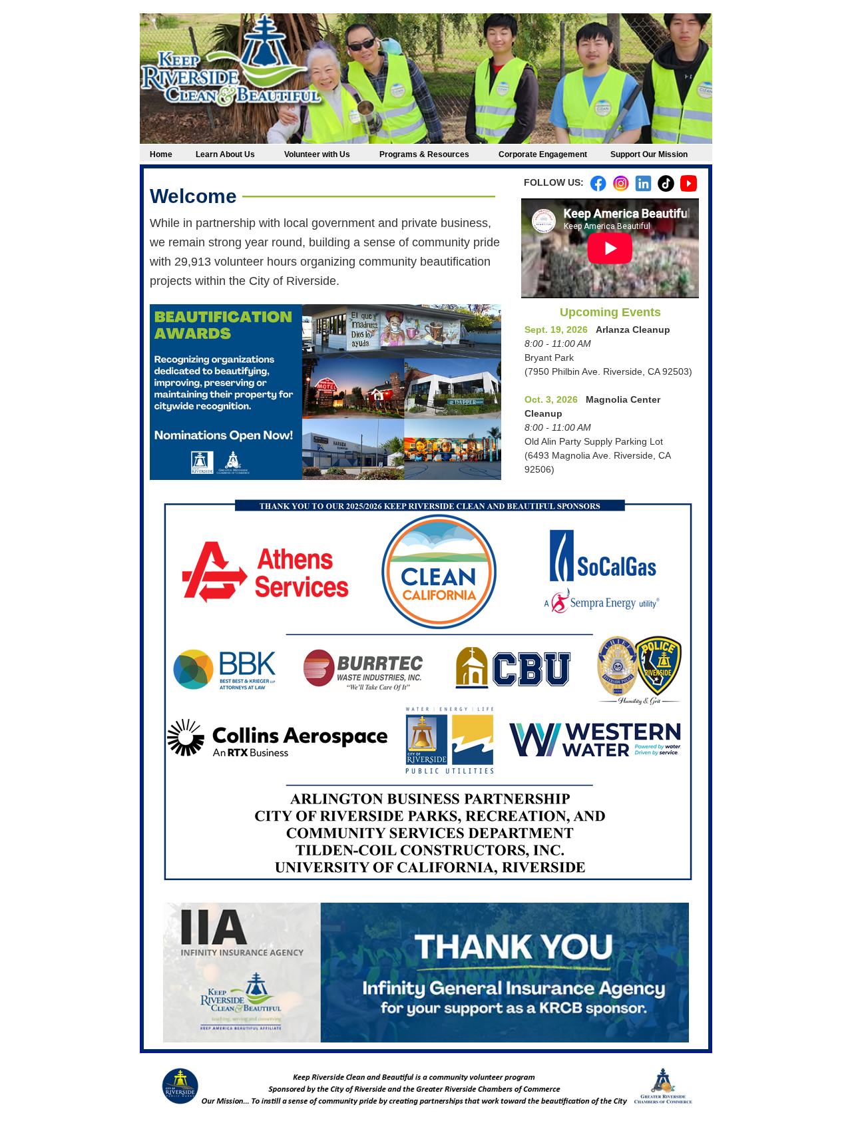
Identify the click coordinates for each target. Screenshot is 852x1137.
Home (165, 154)
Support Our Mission (649, 154)
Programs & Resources (424, 154)
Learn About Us (225, 154)
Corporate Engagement (547, 154)
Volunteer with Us (317, 154)
